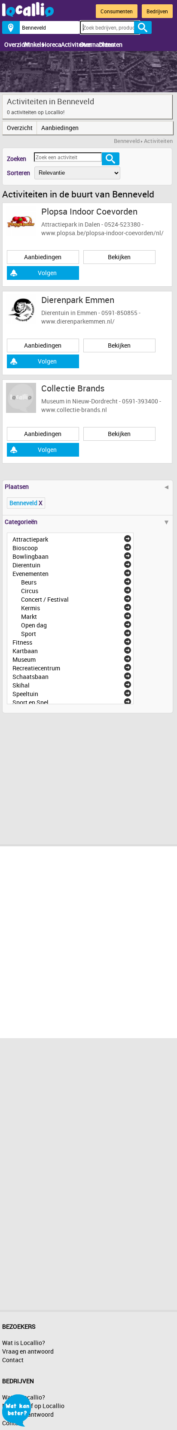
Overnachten (87, 44)
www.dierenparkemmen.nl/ (78, 321)
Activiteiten (68, 44)
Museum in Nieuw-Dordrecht (79, 401)
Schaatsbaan (30, 677)
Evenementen (30, 574)
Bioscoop (25, 548)
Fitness (22, 642)
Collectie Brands (72, 388)
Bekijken (119, 257)
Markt (29, 616)
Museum (24, 659)
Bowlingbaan (30, 556)
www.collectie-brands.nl (74, 410)
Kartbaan (25, 651)
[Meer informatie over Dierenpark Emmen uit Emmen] (21, 309)
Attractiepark (30, 539)
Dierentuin (26, 565)
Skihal (21, 685)
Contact (13, 1360)
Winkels (30, 44)
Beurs (29, 582)
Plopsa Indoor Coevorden (89, 211)
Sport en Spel (30, 702)
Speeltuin (25, 694)
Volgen (47, 273)
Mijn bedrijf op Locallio (33, 1406)
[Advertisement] (66, 775)
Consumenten (117, 11)
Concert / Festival (45, 599)
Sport (28, 634)
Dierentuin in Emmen (69, 313)
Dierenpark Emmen (77, 300)
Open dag (34, 625)
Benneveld (127, 141)
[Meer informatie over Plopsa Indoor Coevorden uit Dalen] (21, 220)
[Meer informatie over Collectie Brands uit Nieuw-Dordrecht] (21, 397)
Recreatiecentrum (36, 668)
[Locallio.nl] (28, 14)
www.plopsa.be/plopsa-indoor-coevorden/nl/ (102, 233)
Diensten (106, 44)
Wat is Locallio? (23, 1343)
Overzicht (11, 44)
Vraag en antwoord (28, 1351)
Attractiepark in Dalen (70, 224)
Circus (29, 591)
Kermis (30, 608)
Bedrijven (157, 11)
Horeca (49, 44)
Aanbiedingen (55, 128)
